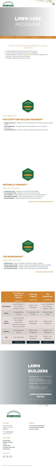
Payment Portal (6, 440)
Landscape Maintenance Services (40, 395)
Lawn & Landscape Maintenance (36, 425)
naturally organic (21, 37)
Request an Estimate (8, 442)
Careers (5, 444)
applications (49, 37)
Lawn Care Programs (34, 429)
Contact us (19, 342)
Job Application (6, 445)
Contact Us (5, 429)
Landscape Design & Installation (36, 427)
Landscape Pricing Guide (9, 447)
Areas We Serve (6, 449)
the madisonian (35, 37)
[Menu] (53, 4)
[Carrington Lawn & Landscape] (8, 4)
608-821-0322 (9, 431)
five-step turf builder (7, 37)
